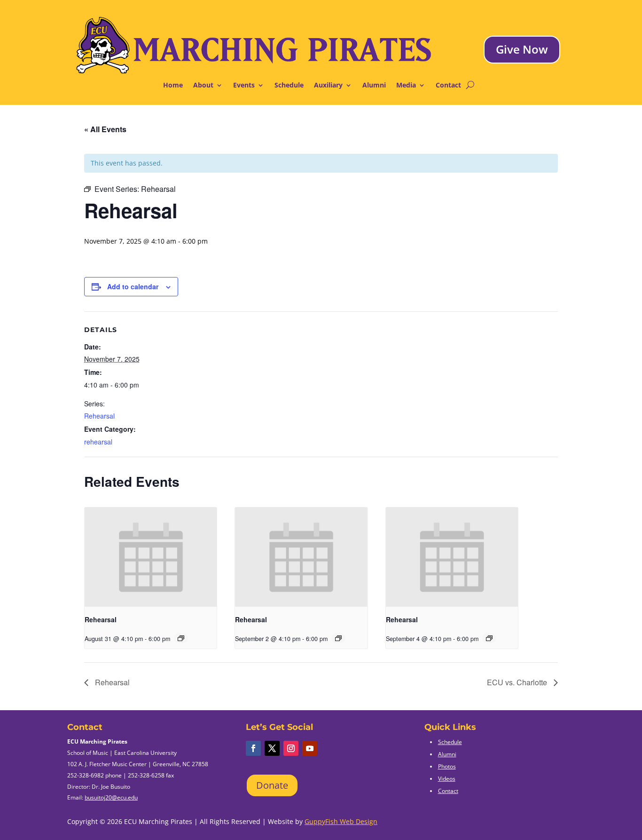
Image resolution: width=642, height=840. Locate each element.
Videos (446, 779)
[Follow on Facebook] (253, 748)
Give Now (522, 49)
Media (406, 85)
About (203, 85)
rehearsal (98, 441)
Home (173, 85)
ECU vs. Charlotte (518, 682)
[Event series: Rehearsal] (181, 638)
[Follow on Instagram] (290, 748)
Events (244, 85)
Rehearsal (99, 415)
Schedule (289, 85)
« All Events (105, 129)
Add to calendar (132, 286)
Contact (448, 85)
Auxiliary (328, 85)
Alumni (374, 85)
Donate (272, 785)
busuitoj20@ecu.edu (111, 797)
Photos (447, 766)
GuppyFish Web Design (341, 821)
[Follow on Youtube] (309, 748)
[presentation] (151, 557)
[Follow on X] (272, 748)
